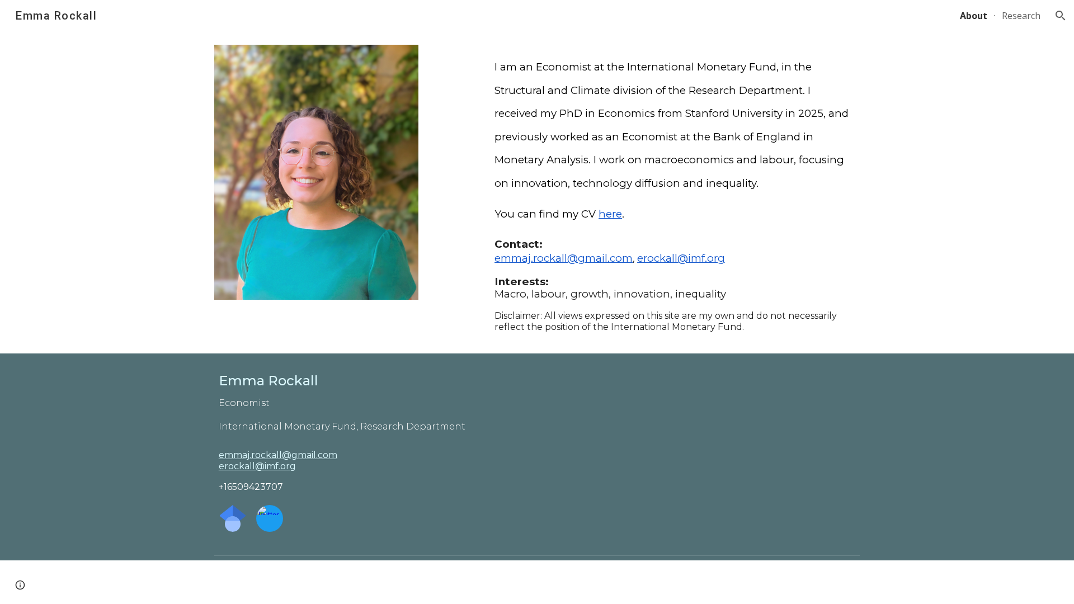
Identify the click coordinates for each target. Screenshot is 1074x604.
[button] (1060, 15)
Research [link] (1021, 16)
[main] (675, 137)
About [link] (973, 16)
